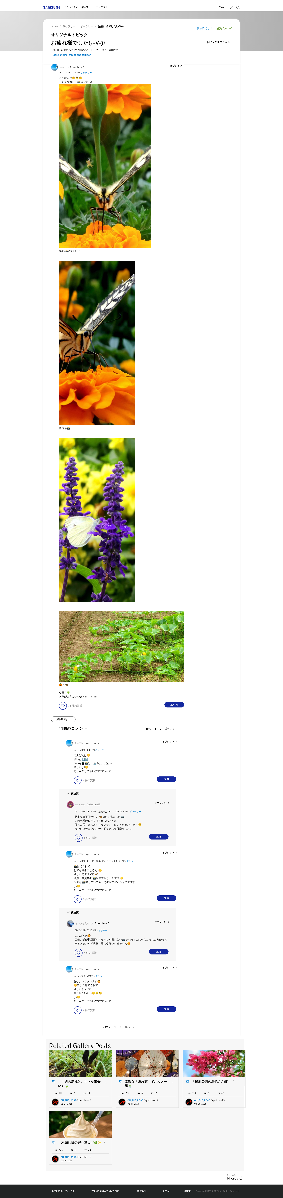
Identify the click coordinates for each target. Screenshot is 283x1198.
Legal (166, 1191)
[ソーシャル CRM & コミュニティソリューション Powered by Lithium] (234, 1177)
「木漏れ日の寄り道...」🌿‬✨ (79, 1142)
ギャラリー (87, 7)
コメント (174, 704)
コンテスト (102, 7)
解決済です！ (205, 28)
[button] (178, 65)
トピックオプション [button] (218, 42)
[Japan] (51, 7)
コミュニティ (71, 7)
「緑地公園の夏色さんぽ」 (211, 1082)
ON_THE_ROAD (68, 1100)
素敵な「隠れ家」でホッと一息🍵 (146, 1084)
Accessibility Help (63, 1191)
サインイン (221, 7)
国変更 (187, 1191)
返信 (166, 779)
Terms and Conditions (105, 1191)
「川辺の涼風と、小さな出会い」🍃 (79, 1084)
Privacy (141, 1191)
